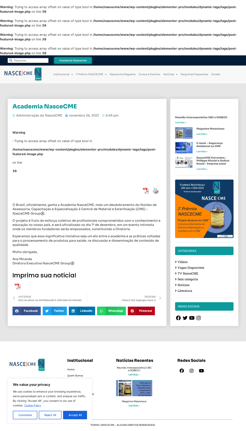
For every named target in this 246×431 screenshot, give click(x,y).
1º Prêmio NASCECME (89, 74)
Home (70, 369)
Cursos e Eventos (149, 74)
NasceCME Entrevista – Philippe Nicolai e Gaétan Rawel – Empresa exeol (212, 160)
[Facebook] (181, 370)
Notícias (168, 74)
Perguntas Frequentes (194, 74)
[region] (50, 400)
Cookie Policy (32, 405)
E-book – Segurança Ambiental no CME (209, 144)
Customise (25, 415)
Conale (215, 74)
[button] (26, 311)
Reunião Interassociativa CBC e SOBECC (201, 117)
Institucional (61, 74)
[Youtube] (201, 370)
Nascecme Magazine (122, 74)
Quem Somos (75, 375)
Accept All (75, 415)
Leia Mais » (180, 122)
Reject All (50, 415)
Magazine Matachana (210, 128)
